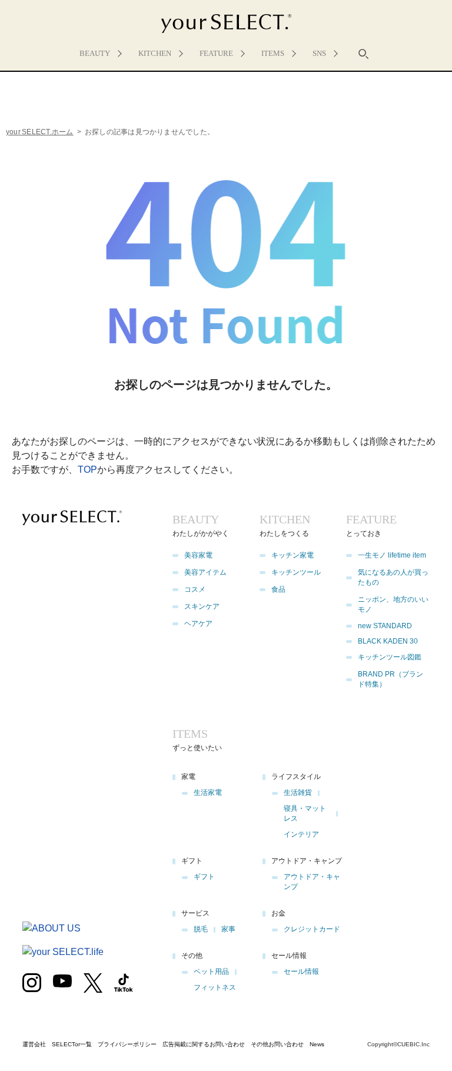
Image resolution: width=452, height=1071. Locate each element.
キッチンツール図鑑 (389, 657)
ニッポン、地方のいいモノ (393, 604)
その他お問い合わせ (277, 1044)
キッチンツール (296, 572)
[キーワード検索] (363, 53)
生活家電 (208, 792)
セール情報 (301, 971)
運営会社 (34, 1044)
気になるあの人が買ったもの (393, 577)
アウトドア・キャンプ (312, 882)
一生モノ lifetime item (392, 555)
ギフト (204, 877)
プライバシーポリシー (127, 1044)
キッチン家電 (292, 555)
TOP (87, 470)
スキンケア (202, 606)
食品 (278, 589)
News (317, 1044)
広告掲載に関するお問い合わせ (203, 1044)
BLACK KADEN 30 (388, 641)
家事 (228, 929)
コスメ (194, 589)
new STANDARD (385, 626)
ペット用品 (211, 971)
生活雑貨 (298, 792)
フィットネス (215, 987)
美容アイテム (205, 572)
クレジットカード (312, 929)
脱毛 (201, 929)
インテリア (301, 834)
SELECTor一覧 (72, 1044)
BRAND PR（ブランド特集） (390, 679)
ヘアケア (198, 623)
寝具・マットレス (305, 813)
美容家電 (198, 555)
